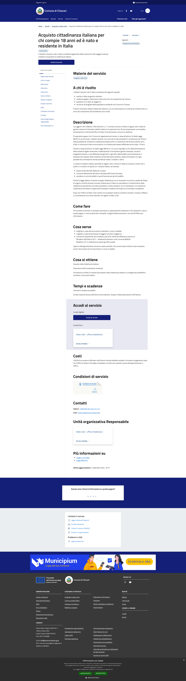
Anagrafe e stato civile (59, 26)
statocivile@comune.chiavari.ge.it (89, 413)
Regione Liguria (41, 2)
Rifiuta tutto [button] (100, 673)
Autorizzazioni (98, 607)
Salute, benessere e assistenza (103, 604)
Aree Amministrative (43, 600)
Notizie (124, 597)
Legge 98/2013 (82, 460)
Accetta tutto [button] (85, 673)
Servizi (47, 26)
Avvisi (124, 604)
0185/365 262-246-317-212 (90, 409)
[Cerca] (147, 10)
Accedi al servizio (56, 62)
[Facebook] (125, 10)
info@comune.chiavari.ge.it (49, 640)
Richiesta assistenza (71, 639)
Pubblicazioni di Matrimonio (102, 635)
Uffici (37, 604)
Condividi (125, 35)
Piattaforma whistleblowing (102, 639)
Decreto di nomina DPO (101, 655)
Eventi (124, 617)
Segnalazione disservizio (73, 632)
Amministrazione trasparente (103, 628)
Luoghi (124, 614)
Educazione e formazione (101, 597)
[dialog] (93, 669)
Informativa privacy (99, 646)
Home (40, 26)
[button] (93, 678)
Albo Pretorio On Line (100, 632)
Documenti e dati (41, 618)
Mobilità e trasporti (71, 607)
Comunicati (126, 600)
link (112, 669)
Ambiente (96, 600)
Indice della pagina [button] (46, 70)
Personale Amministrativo (44, 614)
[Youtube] (130, 10)
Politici (38, 611)
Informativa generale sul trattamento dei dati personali (105, 650)
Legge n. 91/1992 (82, 457)
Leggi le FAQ (69, 635)
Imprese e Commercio (72, 604)
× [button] (184, 660)
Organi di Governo (42, 597)
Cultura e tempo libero (72, 600)
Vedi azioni (135, 35)
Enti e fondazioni (41, 607)
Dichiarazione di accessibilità (102, 642)
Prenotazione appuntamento (74, 628)
